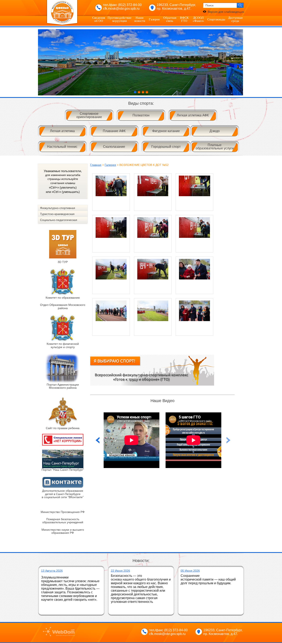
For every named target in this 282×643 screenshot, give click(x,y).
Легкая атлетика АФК (193, 115)
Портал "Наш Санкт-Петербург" (62, 469)
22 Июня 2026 (120, 570)
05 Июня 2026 (190, 570)
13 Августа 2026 (52, 570)
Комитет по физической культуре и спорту (63, 345)
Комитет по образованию (63, 297)
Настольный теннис (62, 146)
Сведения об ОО (98, 19)
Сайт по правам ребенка (62, 428)
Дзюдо (215, 131)
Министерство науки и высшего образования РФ (62, 531)
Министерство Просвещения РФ (63, 512)
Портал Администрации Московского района (63, 386)
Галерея (154, 19)
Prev (43, 62)
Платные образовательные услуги (215, 146)
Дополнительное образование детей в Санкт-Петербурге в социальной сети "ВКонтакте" (63, 494)
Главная (95, 165)
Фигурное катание (166, 131)
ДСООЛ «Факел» (198, 19)
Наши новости (139, 19)
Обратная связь (169, 19)
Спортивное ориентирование (89, 115)
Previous (228, 440)
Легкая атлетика (62, 131)
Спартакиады (216, 19)
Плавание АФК (114, 131)
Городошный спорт (166, 146)
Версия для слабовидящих (226, 11)
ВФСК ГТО (184, 19)
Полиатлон (141, 115)
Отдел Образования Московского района (62, 306)
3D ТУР (63, 262)
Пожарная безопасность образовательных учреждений (62, 520)
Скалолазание (114, 146)
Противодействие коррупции (120, 19)
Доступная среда (235, 19)
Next (239, 62)
